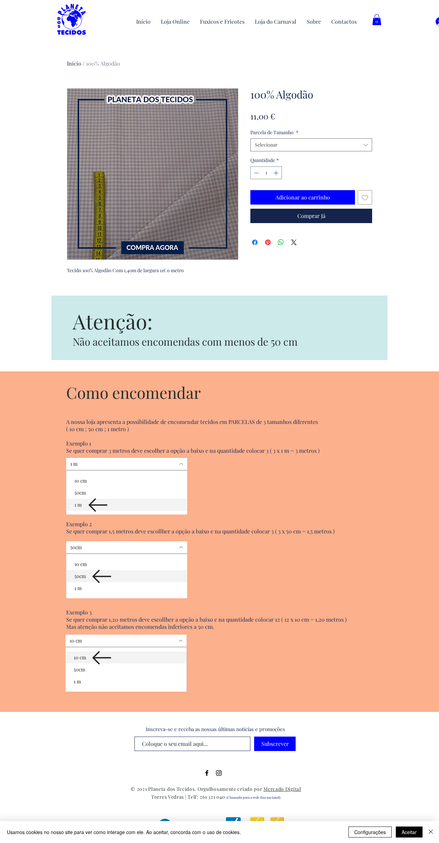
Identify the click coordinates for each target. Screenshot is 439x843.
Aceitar (409, 832)
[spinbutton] (266, 173)
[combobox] (311, 144)
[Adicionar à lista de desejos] (365, 197)
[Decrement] (255, 173)
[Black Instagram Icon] (219, 773)
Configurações (370, 832)
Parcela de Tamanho (274, 132)
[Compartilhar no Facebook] (255, 242)
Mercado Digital (282, 789)
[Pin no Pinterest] (268, 242)
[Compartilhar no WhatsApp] (281, 242)
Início (74, 63)
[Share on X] (294, 242)
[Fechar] (431, 832)
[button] (376, 19)
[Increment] (276, 173)
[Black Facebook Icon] (207, 773)
